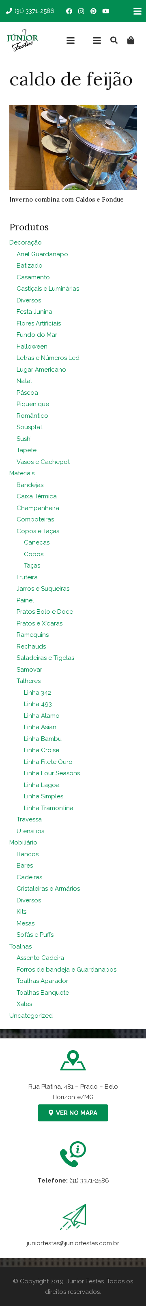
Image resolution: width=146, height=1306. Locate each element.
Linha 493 (38, 704)
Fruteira (27, 577)
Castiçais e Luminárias (48, 288)
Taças (32, 565)
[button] (70, 40)
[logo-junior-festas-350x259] (22, 40)
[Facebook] (69, 11)
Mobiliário (23, 842)
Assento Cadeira (40, 957)
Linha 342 (37, 692)
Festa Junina (34, 311)
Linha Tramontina (48, 808)
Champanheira (38, 508)
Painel (25, 600)
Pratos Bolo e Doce (45, 611)
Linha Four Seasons (52, 773)
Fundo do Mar (37, 334)
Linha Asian (40, 727)
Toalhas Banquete (43, 992)
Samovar (29, 669)
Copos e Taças (38, 531)
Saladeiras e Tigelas (45, 658)
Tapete (26, 450)
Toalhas (20, 946)
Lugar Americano (41, 369)
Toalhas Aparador (42, 981)
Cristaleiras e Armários (48, 888)
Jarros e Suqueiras (43, 588)
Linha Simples (43, 796)
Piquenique (33, 404)
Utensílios (30, 831)
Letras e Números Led (48, 358)
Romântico (32, 415)
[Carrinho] (131, 40)
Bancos (28, 854)
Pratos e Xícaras (39, 623)
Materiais (21, 473)
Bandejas (30, 485)
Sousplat (29, 427)
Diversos (29, 300)
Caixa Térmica (37, 496)
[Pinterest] (93, 11)
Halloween (32, 346)
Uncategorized (31, 1015)
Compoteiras (35, 519)
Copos (33, 554)
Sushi (24, 438)
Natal (24, 381)
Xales (24, 1004)
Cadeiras (29, 877)
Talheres (29, 681)
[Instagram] (81, 11)
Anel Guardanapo (42, 254)
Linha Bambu (43, 738)
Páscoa (27, 392)
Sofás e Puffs (35, 934)
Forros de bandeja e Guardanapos (66, 969)
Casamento (33, 277)
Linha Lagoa (42, 785)
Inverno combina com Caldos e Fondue (66, 199)
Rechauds (31, 646)
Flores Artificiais (39, 323)
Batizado (30, 265)
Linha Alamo (42, 715)
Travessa (29, 819)
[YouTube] (105, 11)
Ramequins (33, 634)
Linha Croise (41, 750)
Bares (25, 865)
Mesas (25, 923)
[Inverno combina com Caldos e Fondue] (73, 147)
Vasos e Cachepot (43, 462)
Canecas (36, 542)
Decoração (25, 242)
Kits (21, 911)
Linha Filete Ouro (48, 762)
